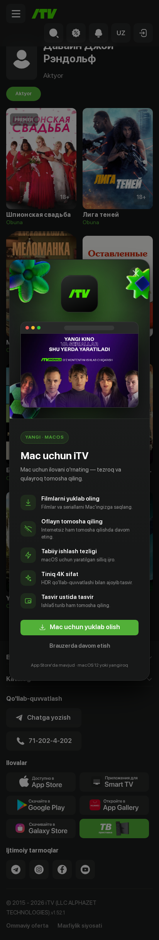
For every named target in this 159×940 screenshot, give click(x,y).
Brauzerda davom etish (79, 645)
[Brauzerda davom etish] (135, 273)
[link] (79, 627)
